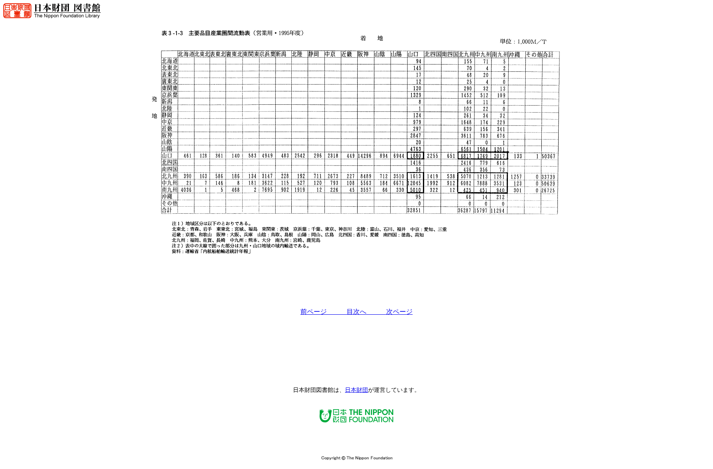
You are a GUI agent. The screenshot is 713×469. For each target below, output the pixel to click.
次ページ (399, 311)
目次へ (366, 311)
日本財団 (356, 390)
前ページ (323, 311)
